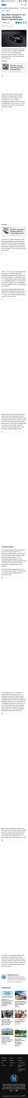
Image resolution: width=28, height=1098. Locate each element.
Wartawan (12, 1062)
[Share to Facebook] (18, 22)
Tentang (3, 1065)
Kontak (11, 1065)
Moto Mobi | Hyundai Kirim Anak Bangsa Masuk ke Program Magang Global (17, 231)
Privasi (11, 1058)
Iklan (2, 1062)
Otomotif (8, 10)
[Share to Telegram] (25, 22)
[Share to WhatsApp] (23, 22)
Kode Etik (3, 1058)
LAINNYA (23, 1095)
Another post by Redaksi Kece (14, 981)
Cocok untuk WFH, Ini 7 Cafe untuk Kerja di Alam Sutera (20, 1021)
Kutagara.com (21, 1062)
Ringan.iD (20, 1060)
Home (2, 10)
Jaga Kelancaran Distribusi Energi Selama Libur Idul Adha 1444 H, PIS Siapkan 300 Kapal (7, 1039)
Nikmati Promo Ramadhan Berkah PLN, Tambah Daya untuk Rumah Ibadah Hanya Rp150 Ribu (7, 1002)
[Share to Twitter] (21, 22)
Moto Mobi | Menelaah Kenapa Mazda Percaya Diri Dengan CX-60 (16, 67)
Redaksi (12, 1060)
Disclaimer (3, 1060)
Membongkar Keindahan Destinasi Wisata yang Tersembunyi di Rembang (20, 1042)
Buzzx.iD (20, 1058)
